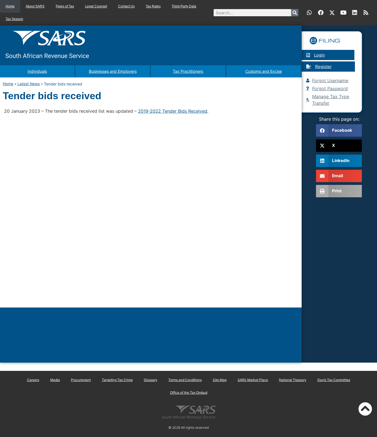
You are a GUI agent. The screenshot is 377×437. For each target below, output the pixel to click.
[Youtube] (343, 12)
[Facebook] (320, 12)
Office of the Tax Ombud (188, 392)
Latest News (28, 84)
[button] (339, 130)
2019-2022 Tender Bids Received (172, 111)
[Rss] (365, 12)
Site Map (220, 380)
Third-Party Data (184, 6)
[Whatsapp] (309, 12)
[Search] (294, 12)
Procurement (81, 380)
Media (55, 380)
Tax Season (14, 19)
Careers (33, 380)
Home (10, 6)
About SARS (35, 6)
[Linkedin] (354, 12)
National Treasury (292, 380)
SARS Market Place (253, 380)
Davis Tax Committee (333, 380)
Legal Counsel (96, 6)
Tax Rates (153, 6)
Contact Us (126, 6)
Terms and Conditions (185, 380)
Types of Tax (64, 6)
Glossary (150, 380)
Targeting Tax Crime (117, 380)
